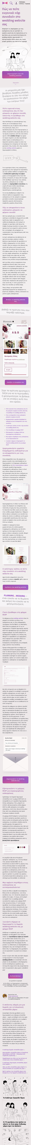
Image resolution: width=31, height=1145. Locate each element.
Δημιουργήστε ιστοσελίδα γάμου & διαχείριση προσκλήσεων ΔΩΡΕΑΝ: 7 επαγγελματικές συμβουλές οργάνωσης (15, 1054)
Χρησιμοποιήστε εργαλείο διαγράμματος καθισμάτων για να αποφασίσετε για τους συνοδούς (16, 421)
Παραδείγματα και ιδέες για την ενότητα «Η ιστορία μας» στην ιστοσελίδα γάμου (15, 1059)
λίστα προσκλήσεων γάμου (20, 465)
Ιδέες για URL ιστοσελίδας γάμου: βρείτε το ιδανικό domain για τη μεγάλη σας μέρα (15, 1067)
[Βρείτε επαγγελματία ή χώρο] (11, 3)
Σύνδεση (21, 3)
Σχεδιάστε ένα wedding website (15, 587)
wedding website (11, 148)
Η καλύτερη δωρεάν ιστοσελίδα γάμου (13, 1049)
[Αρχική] (4, 3)
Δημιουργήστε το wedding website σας (15, 780)
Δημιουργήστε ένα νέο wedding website (15, 75)
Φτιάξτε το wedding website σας (15, 300)
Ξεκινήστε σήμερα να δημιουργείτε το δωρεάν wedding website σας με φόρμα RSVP (16, 443)
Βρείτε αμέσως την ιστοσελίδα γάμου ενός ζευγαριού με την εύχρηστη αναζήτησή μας (14, 1072)
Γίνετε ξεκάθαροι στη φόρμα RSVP (14, 430)
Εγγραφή (27, 3)
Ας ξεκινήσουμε (15, 976)
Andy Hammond (13, 996)
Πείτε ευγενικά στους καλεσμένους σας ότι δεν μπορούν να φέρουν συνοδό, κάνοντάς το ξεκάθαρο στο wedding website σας (16, 410)
